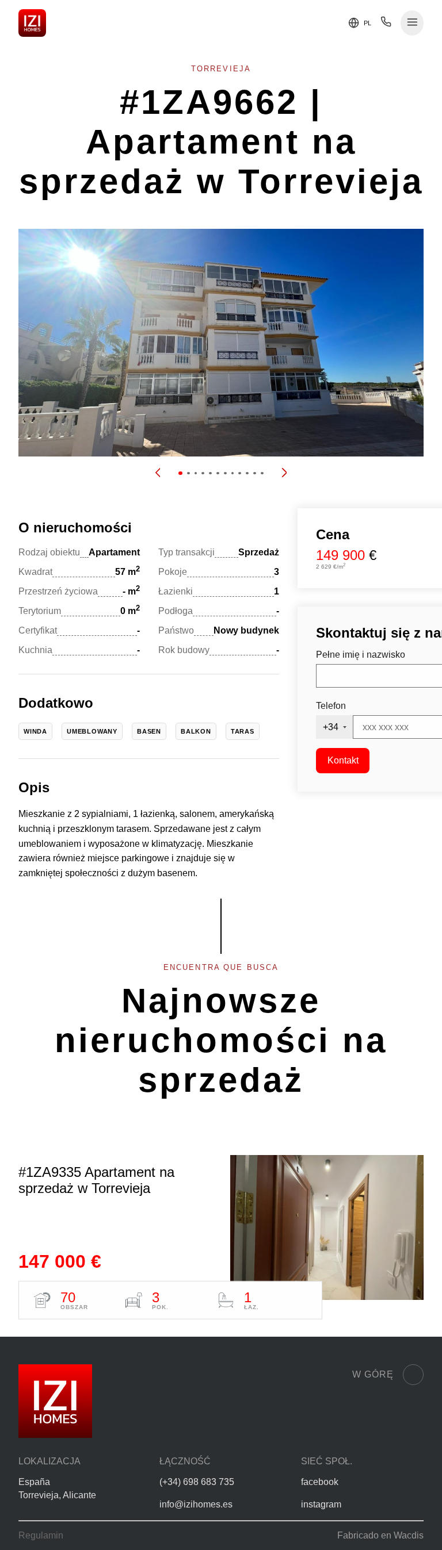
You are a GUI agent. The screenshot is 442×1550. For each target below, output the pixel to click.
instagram (321, 1504)
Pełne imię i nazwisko (360, 654)
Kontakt (343, 760)
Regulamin (40, 1535)
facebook (319, 1482)
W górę (373, 1374)
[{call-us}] (385, 24)
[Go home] (32, 23)
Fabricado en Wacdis (380, 1535)
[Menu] (412, 23)
